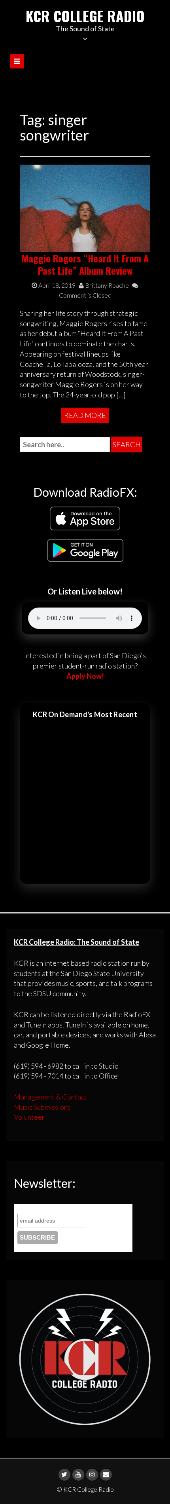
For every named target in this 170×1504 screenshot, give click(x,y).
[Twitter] (64, 1475)
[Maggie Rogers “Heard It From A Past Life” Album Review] (85, 207)
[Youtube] (78, 1475)
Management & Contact (50, 1096)
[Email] (106, 1475)
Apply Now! (85, 676)
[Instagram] (92, 1475)
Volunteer (29, 1117)
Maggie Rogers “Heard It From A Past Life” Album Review (85, 264)
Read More (85, 415)
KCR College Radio (85, 15)
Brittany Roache (106, 285)
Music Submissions (42, 1107)
